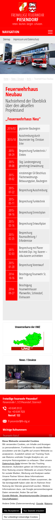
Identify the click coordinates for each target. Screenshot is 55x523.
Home (6, 78)
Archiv (29, 78)
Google (39, 503)
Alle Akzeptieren (11, 510)
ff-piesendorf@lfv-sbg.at (19, 421)
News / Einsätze (17, 78)
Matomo (48, 503)
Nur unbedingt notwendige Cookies (21, 517)
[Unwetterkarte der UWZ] (27, 341)
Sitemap (6, 39)
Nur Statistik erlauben (34, 510)
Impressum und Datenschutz (26, 39)
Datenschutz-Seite (11, 463)
